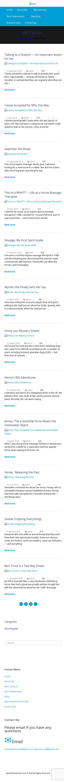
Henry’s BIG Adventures (20, 377)
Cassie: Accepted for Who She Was (26, 105)
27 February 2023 (14, 252)
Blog (30, 38)
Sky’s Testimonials (16, 16)
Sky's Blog (9, 628)
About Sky (9, 681)
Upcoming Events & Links (16, 701)
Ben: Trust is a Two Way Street (24, 566)
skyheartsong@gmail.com (46, 749)
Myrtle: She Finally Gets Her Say (25, 287)
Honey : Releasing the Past (21, 472)
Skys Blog (35, 16)
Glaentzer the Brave (17, 149)
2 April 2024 (12, 118)
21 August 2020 (13, 343)
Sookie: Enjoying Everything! (22, 519)
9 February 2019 (13, 531)
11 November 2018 (15, 578)
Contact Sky (30, 22)
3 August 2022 (13, 299)
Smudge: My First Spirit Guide (23, 240)
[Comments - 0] (49, 71)
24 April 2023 (12, 209)
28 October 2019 (14, 390)
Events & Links (14, 22)
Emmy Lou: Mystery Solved (21, 331)
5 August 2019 (13, 441)
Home (10, 9)
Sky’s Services (40, 9)
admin (31, 71)
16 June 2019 (12, 484)
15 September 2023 (15, 161)
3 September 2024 (14, 71)
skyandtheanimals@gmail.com (19, 749)
